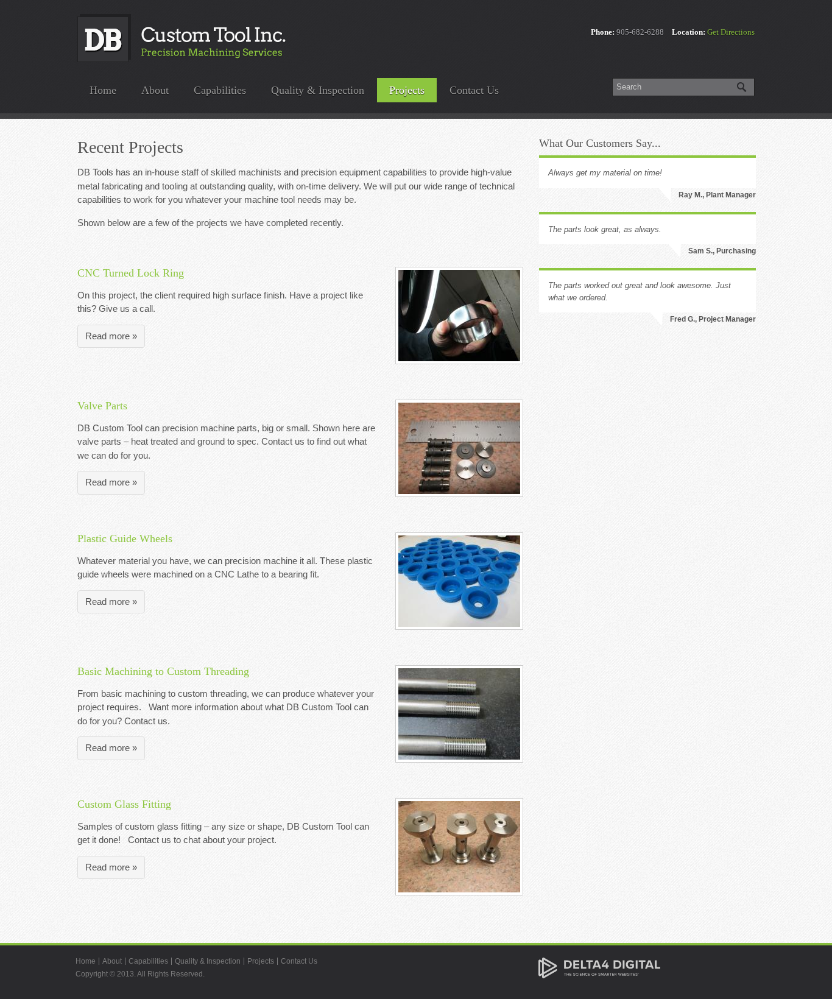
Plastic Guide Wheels (124, 538)
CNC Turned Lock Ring (130, 273)
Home (103, 90)
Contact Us (474, 90)
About (155, 90)
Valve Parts (102, 406)
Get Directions (731, 32)
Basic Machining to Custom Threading (163, 671)
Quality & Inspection (317, 90)
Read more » (111, 336)
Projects (407, 90)
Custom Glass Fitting (124, 804)
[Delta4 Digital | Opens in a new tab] (599, 967)
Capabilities (220, 90)
